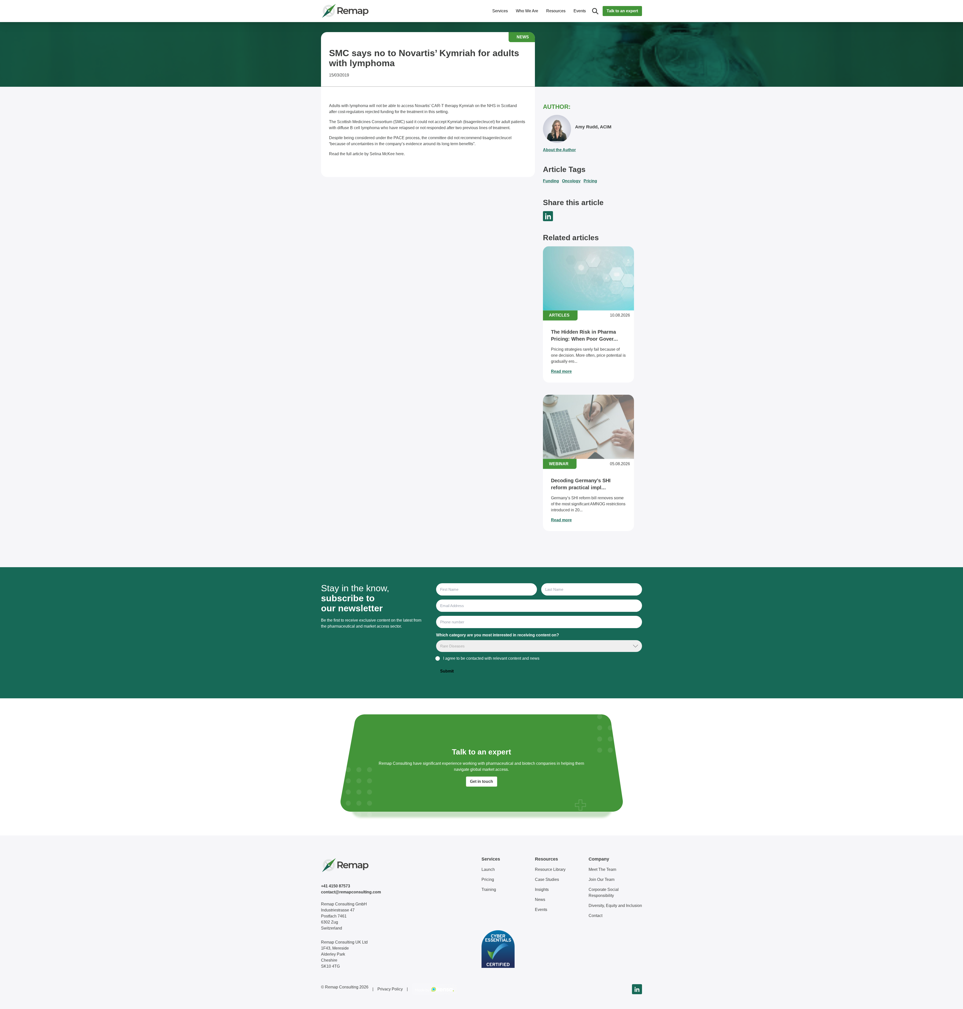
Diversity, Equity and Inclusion (615, 905)
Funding (551, 181)
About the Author (559, 150)
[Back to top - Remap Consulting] (950, 1000)
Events (580, 11)
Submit (447, 671)
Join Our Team (601, 879)
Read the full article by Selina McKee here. (367, 154)
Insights (542, 889)
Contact (595, 915)
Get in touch (481, 781)
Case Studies (547, 879)
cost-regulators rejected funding (366, 112)
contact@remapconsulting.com (351, 892)
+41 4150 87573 (335, 886)
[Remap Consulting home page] (361, 11)
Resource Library (550, 869)
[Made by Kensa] (434, 989)
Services (500, 11)
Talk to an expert (622, 11)
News (540, 899)
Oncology (571, 181)
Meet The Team (602, 869)
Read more (561, 371)
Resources (556, 11)
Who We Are (527, 11)
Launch (488, 869)
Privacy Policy (390, 989)
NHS (491, 106)
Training (489, 889)
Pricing (590, 181)
